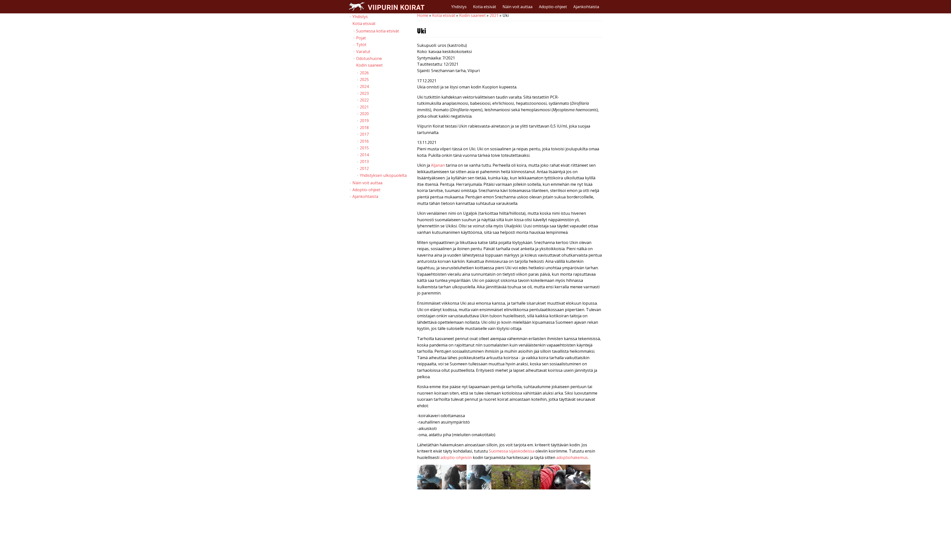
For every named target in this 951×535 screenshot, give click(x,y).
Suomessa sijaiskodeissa (511, 451)
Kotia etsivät (484, 6)
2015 (364, 148)
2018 (364, 127)
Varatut (363, 51)
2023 (364, 93)
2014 (364, 155)
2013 (364, 161)
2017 (364, 134)
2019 (364, 120)
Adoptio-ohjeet (553, 6)
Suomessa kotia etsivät (377, 31)
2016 (364, 141)
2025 (364, 79)
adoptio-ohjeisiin (456, 457)
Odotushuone (369, 58)
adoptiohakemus (572, 457)
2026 (364, 73)
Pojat (361, 38)
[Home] (386, 6)
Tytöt (361, 44)
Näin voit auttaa (517, 6)
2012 (364, 168)
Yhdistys (459, 6)
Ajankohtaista (586, 6)
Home (422, 15)
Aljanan (438, 165)
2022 (364, 100)
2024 (364, 86)
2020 (364, 113)
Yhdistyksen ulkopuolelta (383, 175)
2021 (494, 15)
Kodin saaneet (472, 15)
